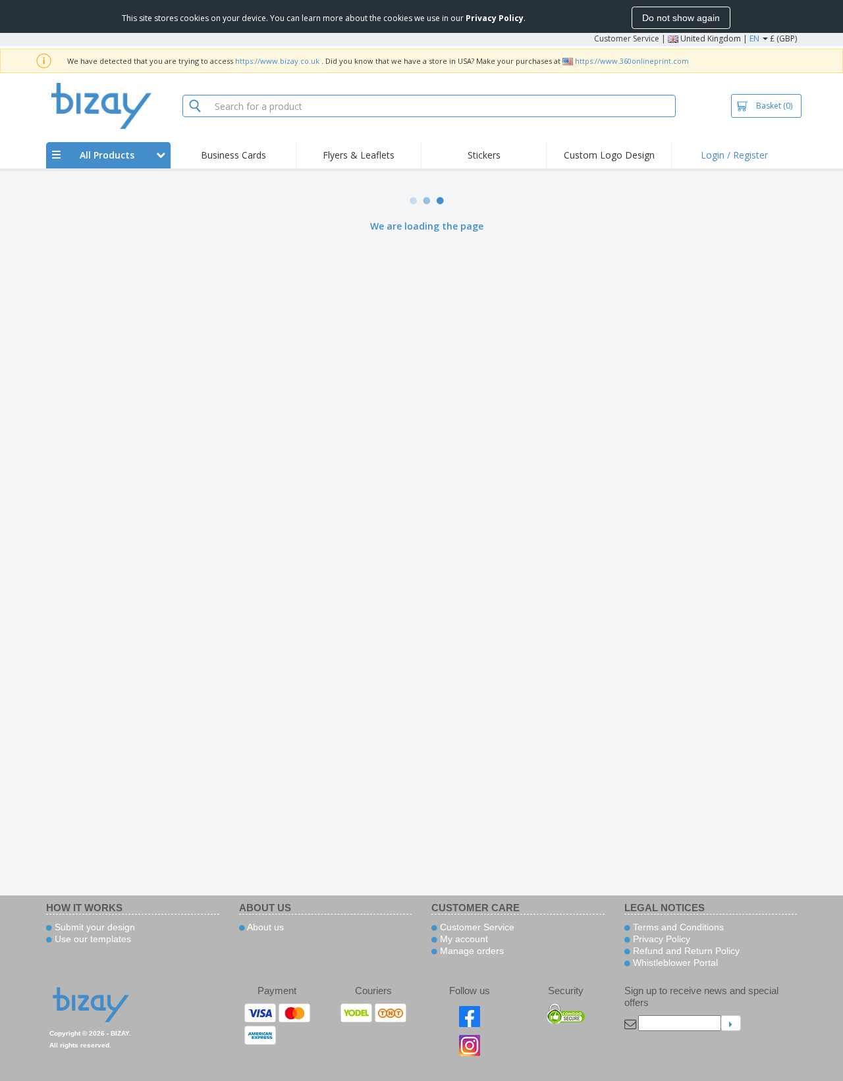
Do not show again (681, 18)
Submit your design (93, 927)
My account (462, 939)
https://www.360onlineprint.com (632, 61)
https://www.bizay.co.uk (277, 61)
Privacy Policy (660, 939)
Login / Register (734, 155)
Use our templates (91, 939)
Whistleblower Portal (674, 962)
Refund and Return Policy (685, 950)
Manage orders (470, 950)
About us (264, 927)
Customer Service (626, 38)
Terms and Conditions (677, 927)
